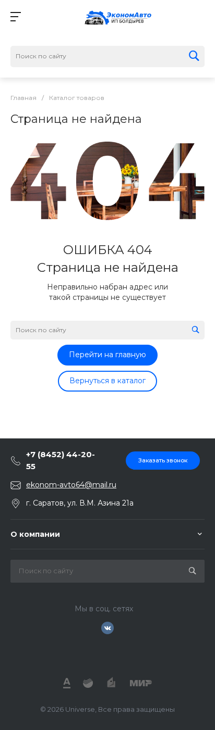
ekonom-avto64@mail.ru (71, 484)
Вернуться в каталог (107, 380)
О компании (35, 534)
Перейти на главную (107, 354)
